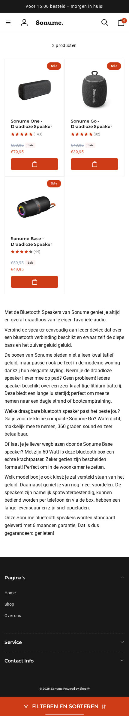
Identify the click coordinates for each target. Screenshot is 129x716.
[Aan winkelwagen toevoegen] (34, 164)
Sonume (56, 688)
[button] (8, 22)
